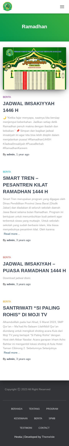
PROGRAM (52, 409)
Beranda (16, 409)
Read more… (12, 233)
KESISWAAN (21, 418)
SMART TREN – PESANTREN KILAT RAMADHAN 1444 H (25, 184)
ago (22, 154)
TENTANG (34, 409)
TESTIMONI (26, 428)
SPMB (52, 418)
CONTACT (44, 428)
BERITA (7, 97)
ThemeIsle (48, 436)
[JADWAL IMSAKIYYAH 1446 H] (34, 68)
